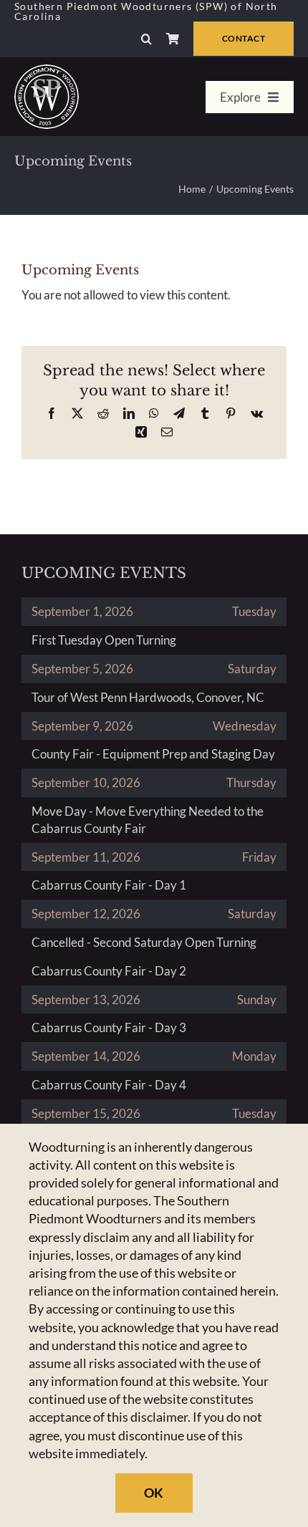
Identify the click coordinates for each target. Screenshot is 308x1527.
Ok (154, 1492)
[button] (146, 38)
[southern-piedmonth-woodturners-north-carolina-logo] (46, 70)
